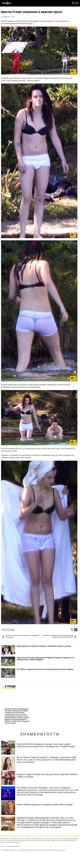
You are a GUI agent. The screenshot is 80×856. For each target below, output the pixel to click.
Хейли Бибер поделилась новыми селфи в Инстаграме (45, 804)
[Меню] (76, 3)
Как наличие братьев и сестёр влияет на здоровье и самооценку (20, 636)
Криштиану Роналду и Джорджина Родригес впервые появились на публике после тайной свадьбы (45, 658)
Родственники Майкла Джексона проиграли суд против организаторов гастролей (59, 636)
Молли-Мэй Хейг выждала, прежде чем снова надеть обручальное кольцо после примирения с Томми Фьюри (46, 745)
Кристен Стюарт (54, 21)
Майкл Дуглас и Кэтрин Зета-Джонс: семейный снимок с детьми (44, 646)
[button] (73, 3)
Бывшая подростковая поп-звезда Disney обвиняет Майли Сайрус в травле (47, 775)
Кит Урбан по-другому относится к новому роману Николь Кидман (45, 669)
